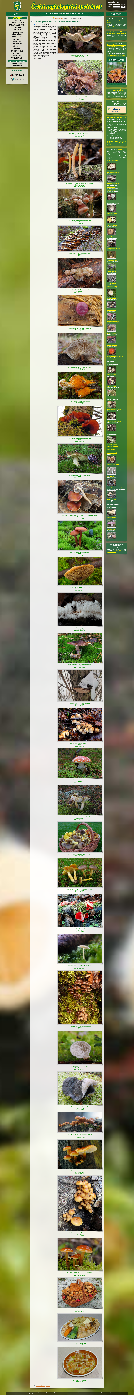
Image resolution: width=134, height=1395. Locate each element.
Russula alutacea (111, 310)
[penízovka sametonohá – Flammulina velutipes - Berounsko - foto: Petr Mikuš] (80, 1203)
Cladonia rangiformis (112, 433)
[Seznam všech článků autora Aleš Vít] (34, 25)
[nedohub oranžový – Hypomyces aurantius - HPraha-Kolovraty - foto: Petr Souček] (80, 386)
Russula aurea (111, 529)
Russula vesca (111, 190)
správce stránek (18, 65)
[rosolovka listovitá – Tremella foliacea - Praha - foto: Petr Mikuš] (80, 78)
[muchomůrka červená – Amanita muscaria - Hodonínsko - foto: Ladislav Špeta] (80, 763)
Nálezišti (120, 149)
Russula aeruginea (112, 202)
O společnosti (17, 23)
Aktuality (17, 18)
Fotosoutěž (17, 39)
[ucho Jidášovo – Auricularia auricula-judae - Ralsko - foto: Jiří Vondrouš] (80, 422)
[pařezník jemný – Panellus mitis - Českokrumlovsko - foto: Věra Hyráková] (80, 1048)
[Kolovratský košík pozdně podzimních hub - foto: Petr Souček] (80, 837)
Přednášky (17, 34)
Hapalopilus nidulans (112, 506)
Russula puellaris (111, 360)
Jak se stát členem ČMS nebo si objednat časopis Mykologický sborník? (116, 143)
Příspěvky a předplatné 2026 (116, 117)
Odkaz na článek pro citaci (43, 1386)
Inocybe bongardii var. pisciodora (116, 488)
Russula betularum (112, 286)
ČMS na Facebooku (18, 63)
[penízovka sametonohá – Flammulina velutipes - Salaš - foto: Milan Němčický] (80, 1123)
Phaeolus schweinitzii (113, 321)
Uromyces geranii (112, 444)
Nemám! (123, 4)
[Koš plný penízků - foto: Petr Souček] (80, 1293)
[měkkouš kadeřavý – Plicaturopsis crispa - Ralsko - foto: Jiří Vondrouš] (80, 238)
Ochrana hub (17, 51)
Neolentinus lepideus (112, 160)
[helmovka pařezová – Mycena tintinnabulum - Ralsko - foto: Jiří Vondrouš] (80, 997)
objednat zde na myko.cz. (116, 55)
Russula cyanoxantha (113, 464)
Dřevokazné (17, 32)
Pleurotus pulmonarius (113, 172)
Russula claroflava (112, 213)
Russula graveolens (112, 446)
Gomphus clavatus (112, 260)
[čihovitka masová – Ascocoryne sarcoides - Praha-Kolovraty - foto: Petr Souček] (80, 311)
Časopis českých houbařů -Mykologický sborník (116, 45)
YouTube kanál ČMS (116, 90)
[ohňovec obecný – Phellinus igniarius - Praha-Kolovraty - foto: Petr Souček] (80, 685)
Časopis (17, 27)
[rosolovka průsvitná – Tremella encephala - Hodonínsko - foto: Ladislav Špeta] (80, 273)
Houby (17, 48)
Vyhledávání (17, 58)
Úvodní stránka (59, 18)
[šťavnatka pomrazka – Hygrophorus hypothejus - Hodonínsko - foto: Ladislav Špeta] (80, 800)
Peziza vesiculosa (112, 333)
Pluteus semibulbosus (113, 183)
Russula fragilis (111, 449)
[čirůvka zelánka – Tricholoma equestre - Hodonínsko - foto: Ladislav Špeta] (80, 458)
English (17, 20)
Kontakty (17, 53)
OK (123, 6)
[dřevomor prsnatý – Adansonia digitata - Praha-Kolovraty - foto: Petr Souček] (80, 117)
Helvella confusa (111, 476)
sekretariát (118, 550)
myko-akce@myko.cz (113, 27)
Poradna (17, 30)
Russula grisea (111, 503)
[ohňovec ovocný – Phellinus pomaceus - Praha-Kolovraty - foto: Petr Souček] (80, 572)
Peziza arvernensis (112, 453)
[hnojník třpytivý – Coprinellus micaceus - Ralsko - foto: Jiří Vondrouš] (80, 725)
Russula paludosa (112, 345)
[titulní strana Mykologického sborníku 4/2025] (117, 85)
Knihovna (17, 41)
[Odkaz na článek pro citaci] (34, 1386)
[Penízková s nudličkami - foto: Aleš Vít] (80, 1363)
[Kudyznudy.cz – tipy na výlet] (117, 113)
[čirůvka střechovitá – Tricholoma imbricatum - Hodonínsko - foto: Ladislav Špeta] (80, 648)
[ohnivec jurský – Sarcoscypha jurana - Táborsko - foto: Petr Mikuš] (80, 911)
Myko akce (17, 37)
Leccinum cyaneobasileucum (115, 356)
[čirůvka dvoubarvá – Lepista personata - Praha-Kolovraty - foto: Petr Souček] (80, 40)
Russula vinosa (111, 187)
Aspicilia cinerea (111, 271)
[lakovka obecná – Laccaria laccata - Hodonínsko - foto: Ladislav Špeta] (80, 535)
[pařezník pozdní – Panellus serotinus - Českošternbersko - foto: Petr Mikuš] (80, 1088)
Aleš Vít (38, 25)
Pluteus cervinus (111, 499)
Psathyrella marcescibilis (114, 398)
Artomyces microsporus (113, 248)
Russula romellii (111, 517)
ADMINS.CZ (106, 1393)
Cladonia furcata (111, 386)
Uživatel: (110, 4)
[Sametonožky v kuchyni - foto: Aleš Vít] (80, 1328)
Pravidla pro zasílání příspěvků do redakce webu (116, 32)
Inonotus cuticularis (112, 298)
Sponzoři (17, 56)
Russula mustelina (112, 225)
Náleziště (17, 46)
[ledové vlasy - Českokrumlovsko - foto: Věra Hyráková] (80, 609)
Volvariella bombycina (113, 237)
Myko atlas (17, 44)
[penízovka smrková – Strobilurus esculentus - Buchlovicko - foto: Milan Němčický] (80, 949)
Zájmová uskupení (17, 25)
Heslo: (110, 6)
